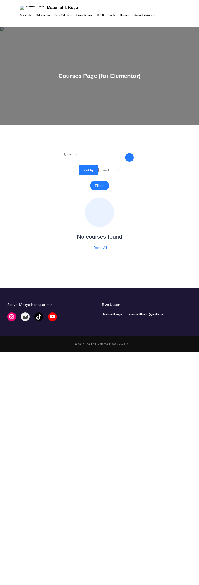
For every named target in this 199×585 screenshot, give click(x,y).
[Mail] (25, 316)
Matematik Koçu (62, 7)
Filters (99, 185)
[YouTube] (52, 316)
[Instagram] (11, 316)
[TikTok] (38, 316)
